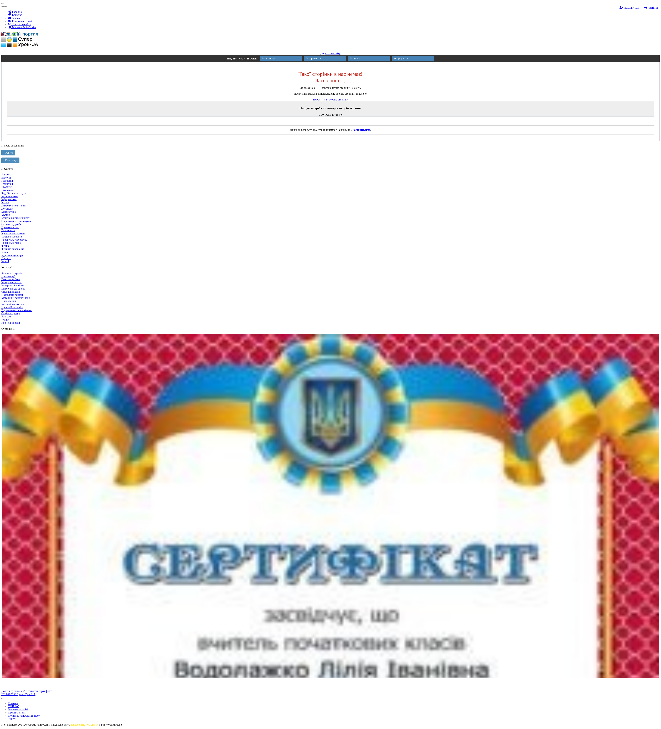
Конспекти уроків (11, 273)
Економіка (7, 190)
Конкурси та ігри (11, 282)
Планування (8, 301)
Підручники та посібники (16, 310)
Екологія (6, 186)
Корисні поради (10, 322)
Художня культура (12, 255)
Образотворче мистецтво (16, 221)
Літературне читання (13, 205)
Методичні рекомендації (15, 297)
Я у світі (6, 258)
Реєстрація (632, 7)
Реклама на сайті (21, 21)
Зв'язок (15, 18)
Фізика (5, 245)
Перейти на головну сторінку (330, 99)
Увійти (652, 7)
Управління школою (13, 304)
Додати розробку (330, 53)
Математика (8, 211)
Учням (5, 319)
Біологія (6, 177)
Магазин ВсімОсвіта (23, 27)
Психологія (8, 230)
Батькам (6, 316)
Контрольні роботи (12, 285)
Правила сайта (16, 712)
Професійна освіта (12, 307)
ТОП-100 (13, 706)
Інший (5, 261)
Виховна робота (10, 279)
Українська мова (11, 242)
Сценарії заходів (10, 291)
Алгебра (6, 174)
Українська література (14, 239)
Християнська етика (13, 233)
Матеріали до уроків (13, 288)
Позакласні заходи (12, 294)
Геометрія (7, 183)
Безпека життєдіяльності (15, 217)
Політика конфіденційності (24, 715)
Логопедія (7, 208)
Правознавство (10, 227)
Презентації (8, 276)
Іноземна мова (9, 196)
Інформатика (9, 199)
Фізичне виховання (12, 248)
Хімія (4, 252)
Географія (7, 180)
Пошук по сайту (21, 24)
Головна (16, 11)
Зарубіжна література (13, 193)
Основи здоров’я (11, 224)
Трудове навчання (11, 236)
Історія (5, 202)
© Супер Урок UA (18, 694)
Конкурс (16, 14)
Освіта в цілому (10, 313)
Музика (5, 214)
